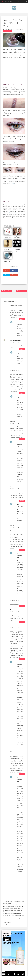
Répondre (22, 319)
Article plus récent (6, 290)
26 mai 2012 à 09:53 (14, 753)
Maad (11, 599)
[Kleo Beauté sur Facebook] (8, 1)
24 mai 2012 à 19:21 (14, 527)
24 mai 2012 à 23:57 (14, 611)
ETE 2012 (10, 30)
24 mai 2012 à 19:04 (14, 423)
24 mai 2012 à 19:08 (14, 488)
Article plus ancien (21, 290)
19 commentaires (19, 29)
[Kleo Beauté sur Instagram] (5, 1)
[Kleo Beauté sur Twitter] (7, 1)
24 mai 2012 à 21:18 (14, 600)
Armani (5, 30)
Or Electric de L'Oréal (12, 212)
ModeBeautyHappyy (15, 340)
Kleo (6, 29)
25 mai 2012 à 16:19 (14, 627)
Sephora (12, 183)
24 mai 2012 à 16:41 (14, 307)
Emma (11, 609)
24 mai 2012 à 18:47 (14, 370)
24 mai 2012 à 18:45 (14, 342)
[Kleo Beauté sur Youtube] (10, 1)
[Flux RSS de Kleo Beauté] (11, 1)
